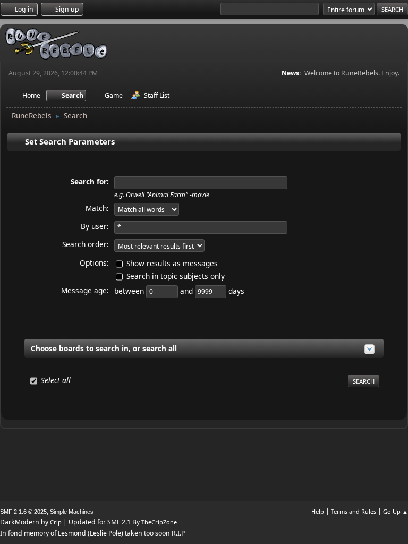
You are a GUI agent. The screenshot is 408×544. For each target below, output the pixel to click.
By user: (95, 226)
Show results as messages (172, 263)
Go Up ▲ (395, 511)
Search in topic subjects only (175, 276)
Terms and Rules (353, 511)
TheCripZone (159, 522)
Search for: (90, 181)
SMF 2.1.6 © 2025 (23, 511)
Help (317, 511)
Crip (56, 522)
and (187, 291)
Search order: (85, 244)
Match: (97, 208)
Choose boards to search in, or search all (104, 348)
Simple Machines (72, 511)
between (130, 291)
